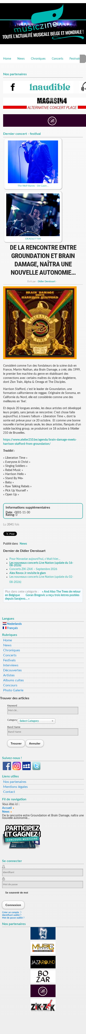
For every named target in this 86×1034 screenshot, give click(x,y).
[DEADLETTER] (33, 235)
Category (12, 720)
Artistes (9, 675)
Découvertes (12, 670)
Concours (10, 685)
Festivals (75, 58)
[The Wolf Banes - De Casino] (33, 182)
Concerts (57, 58)
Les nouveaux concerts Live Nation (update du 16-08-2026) (41, 564)
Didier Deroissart (46, 281)
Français (12, 628)
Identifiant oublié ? (11, 915)
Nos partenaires (14, 781)
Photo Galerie (13, 690)
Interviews (10, 665)
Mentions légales (15, 786)
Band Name (13, 727)
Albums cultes (13, 680)
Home (7, 58)
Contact (9, 791)
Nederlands (14, 624)
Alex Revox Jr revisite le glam (27, 573)
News (21, 58)
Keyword (12, 705)
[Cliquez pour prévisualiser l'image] (40, 358)
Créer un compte (11, 912)
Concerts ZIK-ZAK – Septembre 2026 (33, 569)
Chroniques (38, 58)
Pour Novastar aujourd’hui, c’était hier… (34, 559)
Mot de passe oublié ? (13, 918)
